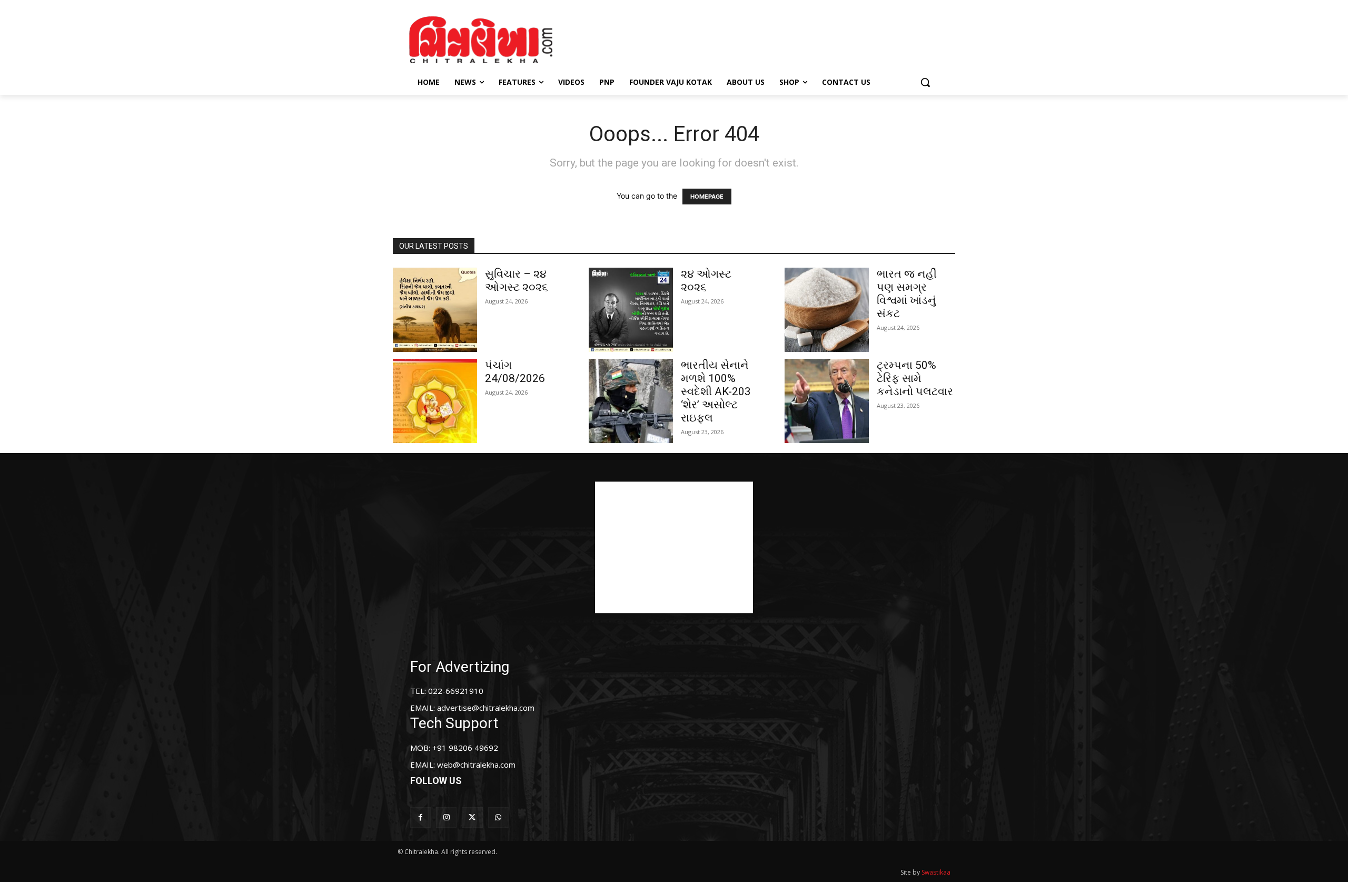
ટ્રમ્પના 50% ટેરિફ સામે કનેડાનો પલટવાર (915, 378)
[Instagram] (446, 817)
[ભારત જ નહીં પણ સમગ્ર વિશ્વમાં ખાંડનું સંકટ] (827, 310)
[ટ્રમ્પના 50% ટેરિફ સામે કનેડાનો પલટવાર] (827, 401)
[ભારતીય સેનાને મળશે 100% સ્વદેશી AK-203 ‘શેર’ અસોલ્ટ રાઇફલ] (631, 401)
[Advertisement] (763, 38)
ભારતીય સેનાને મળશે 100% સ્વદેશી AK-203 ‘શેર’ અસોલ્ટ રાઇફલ (716, 391)
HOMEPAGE (706, 196)
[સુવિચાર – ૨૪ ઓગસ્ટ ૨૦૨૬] (435, 310)
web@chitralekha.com (476, 764)
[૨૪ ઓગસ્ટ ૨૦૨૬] (631, 310)
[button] (925, 82)
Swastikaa (935, 872)
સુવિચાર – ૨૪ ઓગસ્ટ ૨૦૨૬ (516, 280)
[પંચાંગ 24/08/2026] (435, 401)
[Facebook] (420, 817)
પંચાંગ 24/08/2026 (515, 372)
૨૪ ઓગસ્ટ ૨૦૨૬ (706, 280)
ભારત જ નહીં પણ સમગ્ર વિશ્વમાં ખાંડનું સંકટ (907, 294)
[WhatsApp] (498, 817)
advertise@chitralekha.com (485, 707)
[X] (472, 817)
